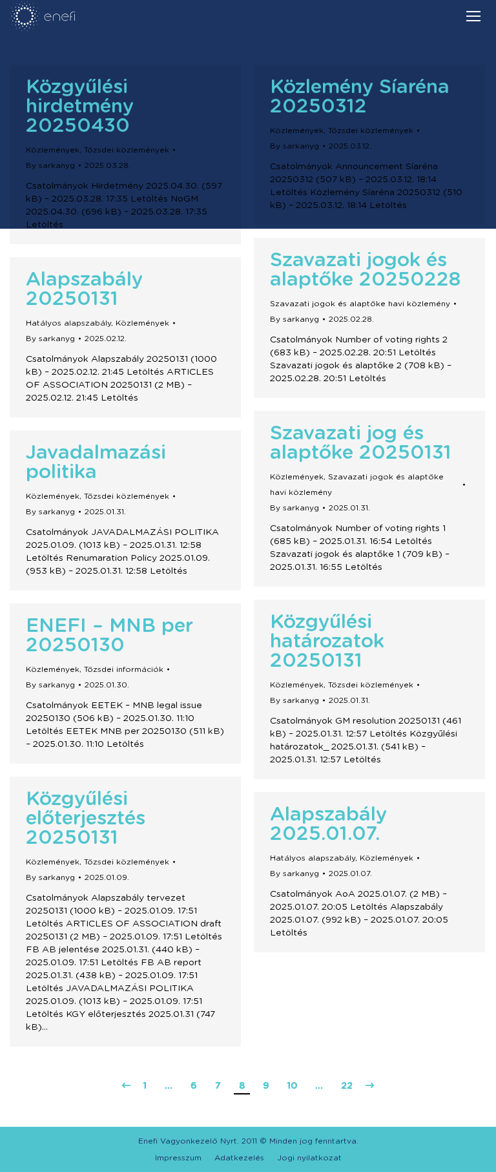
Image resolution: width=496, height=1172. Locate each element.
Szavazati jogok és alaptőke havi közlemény (360, 304)
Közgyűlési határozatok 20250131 (327, 641)
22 (347, 1086)
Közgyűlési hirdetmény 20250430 (80, 107)
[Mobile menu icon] (473, 16)
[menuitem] (178, 1158)
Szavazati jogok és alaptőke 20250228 (365, 270)
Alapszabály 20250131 (84, 289)
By (50, 165)
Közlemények (52, 150)
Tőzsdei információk (123, 669)
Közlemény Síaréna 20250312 (360, 97)
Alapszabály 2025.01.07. (328, 824)
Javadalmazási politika (96, 462)
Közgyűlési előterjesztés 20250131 (85, 819)
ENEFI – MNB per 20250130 (109, 635)
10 (292, 1086)
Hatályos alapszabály (68, 323)
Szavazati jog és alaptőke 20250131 (360, 443)
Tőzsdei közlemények (126, 150)
